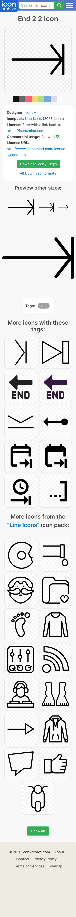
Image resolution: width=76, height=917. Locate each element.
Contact (22, 859)
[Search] (59, 5)
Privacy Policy (45, 859)
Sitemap (55, 866)
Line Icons (33, 118)
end (43, 306)
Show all (38, 831)
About (59, 852)
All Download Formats (38, 173)
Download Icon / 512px (38, 164)
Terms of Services (29, 866)
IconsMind (33, 112)
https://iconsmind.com (25, 131)
